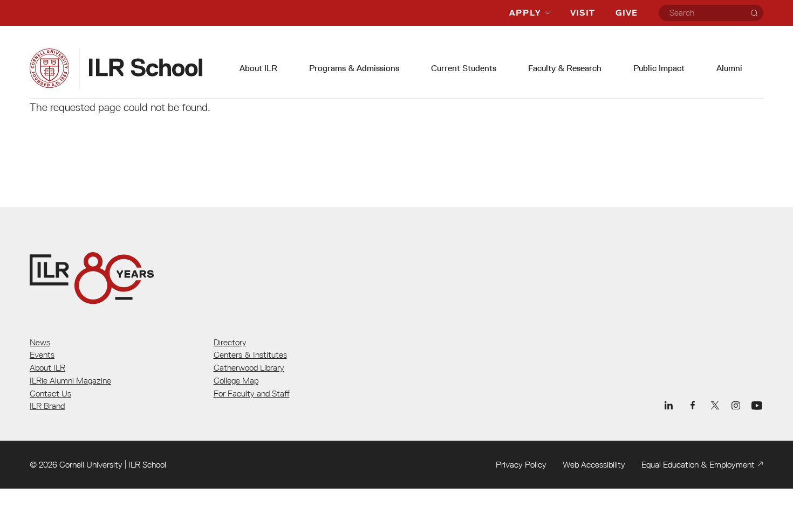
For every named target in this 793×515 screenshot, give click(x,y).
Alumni (729, 68)
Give (627, 13)
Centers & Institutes (250, 354)
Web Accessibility (594, 464)
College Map (236, 380)
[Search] (754, 13)
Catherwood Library (249, 367)
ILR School (147, 464)
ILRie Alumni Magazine (70, 380)
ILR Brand (47, 406)
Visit (582, 13)
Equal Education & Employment (698, 464)
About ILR (258, 68)
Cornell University (90, 464)
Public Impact (659, 68)
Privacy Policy (521, 464)
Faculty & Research (564, 68)
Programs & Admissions (354, 68)
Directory (230, 342)
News (40, 342)
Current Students (463, 68)
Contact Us (50, 393)
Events (42, 354)
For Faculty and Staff (252, 393)
